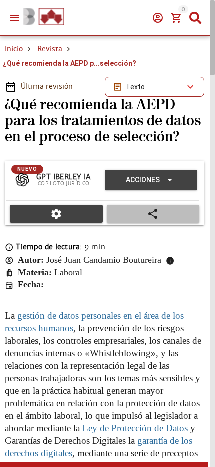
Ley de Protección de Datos (135, 428)
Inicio (14, 48)
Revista (50, 48)
